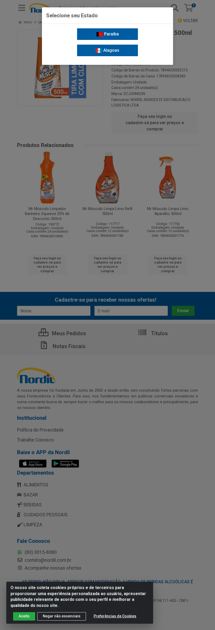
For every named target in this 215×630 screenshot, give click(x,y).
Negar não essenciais (61, 616)
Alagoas (110, 50)
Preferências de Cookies (115, 616)
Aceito (24, 616)
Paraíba (111, 34)
